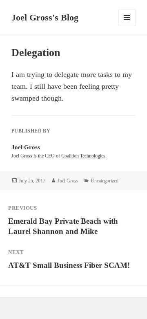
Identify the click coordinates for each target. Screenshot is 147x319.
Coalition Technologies (83, 156)
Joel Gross (68, 181)
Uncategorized (104, 181)
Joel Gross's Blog (44, 17)
